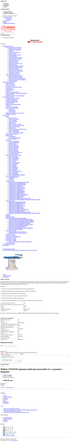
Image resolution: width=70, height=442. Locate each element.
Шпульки (8, 215)
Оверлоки (11, 51)
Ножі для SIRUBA (13, 169)
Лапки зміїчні (12, 122)
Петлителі (8, 140)
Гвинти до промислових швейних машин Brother (20, 241)
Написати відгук (10, 387)
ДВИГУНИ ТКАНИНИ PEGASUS (17, 205)
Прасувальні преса (10, 89)
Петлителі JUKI (12, 143)
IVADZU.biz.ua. (14, 440)
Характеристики (7, 275)
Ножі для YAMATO (13, 172)
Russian (10, 11)
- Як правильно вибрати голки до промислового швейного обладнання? (20, 409)
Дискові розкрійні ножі (11, 99)
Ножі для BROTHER (14, 157)
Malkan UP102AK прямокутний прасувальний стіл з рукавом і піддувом (20, 250)
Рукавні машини (12, 56)
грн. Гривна (6, 5)
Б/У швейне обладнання (8, 244)
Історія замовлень (7, 418)
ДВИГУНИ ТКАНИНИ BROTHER (17, 202)
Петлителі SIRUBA (13, 150)
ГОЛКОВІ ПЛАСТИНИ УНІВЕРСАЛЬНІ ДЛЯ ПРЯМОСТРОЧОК (24, 199)
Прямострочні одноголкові (15, 48)
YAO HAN (11, 179)
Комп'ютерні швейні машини (15, 77)
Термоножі (8, 105)
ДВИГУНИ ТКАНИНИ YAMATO (17, 210)
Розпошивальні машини (14, 52)
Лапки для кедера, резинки (15, 124)
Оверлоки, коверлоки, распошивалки (17, 79)
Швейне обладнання (8, 46)
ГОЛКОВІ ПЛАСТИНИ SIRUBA (16, 192)
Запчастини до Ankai (11, 238)
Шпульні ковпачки (10, 216)
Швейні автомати (13, 64)
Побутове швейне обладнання (13, 74)
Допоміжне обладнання (14, 73)
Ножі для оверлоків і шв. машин (13, 155)
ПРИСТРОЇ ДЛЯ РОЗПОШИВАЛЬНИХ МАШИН (21, 224)
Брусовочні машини (13, 62)
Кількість (3, 383)
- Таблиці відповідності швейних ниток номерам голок (16, 412)
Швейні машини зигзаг (14, 59)
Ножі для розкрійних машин (12, 176)
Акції (4, 400)
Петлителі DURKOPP (14, 142)
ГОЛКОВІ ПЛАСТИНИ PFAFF (16, 189)
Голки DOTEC (12, 136)
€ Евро (5, 6)
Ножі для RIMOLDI (13, 167)
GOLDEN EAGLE (13, 177)
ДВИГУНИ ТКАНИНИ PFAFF (16, 207)
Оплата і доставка (7, 397)
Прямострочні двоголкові (15, 49)
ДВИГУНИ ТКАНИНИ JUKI (16, 204)
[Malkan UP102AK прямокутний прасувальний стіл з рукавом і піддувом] (13, 272)
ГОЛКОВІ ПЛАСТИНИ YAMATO (17, 195)
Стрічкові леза (12, 111)
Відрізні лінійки (9, 103)
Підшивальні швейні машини (15, 67)
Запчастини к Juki (10, 242)
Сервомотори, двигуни (14, 72)
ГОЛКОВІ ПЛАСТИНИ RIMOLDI (17, 191)
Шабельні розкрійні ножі (12, 100)
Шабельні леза (12, 110)
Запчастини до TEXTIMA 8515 (13, 236)
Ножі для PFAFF (12, 165)
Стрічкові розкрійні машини (12, 98)
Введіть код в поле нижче (8, 356)
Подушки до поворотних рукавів (13, 87)
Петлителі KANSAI (13, 145)
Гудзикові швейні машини (15, 54)
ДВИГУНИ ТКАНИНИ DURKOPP (17, 203)
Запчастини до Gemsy (11, 235)
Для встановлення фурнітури (15, 69)
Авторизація (9, 19)
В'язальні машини (13, 80)
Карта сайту (6, 403)
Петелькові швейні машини (15, 57)
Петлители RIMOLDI (14, 147)
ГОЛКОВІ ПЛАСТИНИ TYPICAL (17, 193)
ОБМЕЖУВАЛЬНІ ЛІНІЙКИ (15, 229)
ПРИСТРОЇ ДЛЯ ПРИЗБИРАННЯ (17, 226)
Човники (8, 214)
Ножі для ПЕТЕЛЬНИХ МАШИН (17, 174)
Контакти (5, 399)
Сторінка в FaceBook (10, 435)
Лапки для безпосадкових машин (16, 125)
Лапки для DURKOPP (14, 131)
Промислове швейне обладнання (13, 47)
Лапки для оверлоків (13, 130)
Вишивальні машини (14, 68)
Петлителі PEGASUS (14, 146)
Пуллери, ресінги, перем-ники (16, 70)
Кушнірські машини (13, 61)
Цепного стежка (12, 53)
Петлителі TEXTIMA (14, 151)
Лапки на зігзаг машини (14, 126)
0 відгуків (3, 387)
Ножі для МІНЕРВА (13, 173)
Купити (2, 384)
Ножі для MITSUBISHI (14, 162)
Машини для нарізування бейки (13, 104)
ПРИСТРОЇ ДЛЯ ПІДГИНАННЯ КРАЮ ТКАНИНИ (21, 221)
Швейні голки (9, 135)
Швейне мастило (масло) (12, 134)
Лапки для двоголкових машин (16, 132)
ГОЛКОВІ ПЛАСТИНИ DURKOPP (17, 184)
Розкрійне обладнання (8, 96)
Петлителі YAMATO (13, 153)
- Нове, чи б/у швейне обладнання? (11, 408)
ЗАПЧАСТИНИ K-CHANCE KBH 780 (18, 233)
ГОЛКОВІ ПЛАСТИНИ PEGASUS (17, 188)
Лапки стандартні (13, 118)
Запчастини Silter (10, 94)
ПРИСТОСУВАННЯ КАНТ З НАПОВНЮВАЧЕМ (21, 228)
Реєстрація (8, 18)
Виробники (6, 245)
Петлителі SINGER (13, 148)
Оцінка (2, 354)
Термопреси (9, 90)
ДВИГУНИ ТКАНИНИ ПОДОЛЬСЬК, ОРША (20, 212)
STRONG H (11, 178)
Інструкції (5, 398)
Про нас (5, 395)
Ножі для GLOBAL (13, 160)
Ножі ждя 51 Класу (13, 156)
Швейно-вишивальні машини (16, 75)
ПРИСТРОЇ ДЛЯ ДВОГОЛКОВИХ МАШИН (19, 223)
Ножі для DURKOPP (14, 158)
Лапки (7, 116)
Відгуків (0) (6, 277)
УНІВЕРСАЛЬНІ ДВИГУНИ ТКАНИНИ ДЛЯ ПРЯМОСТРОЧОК (24, 213)
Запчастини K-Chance (11, 230)
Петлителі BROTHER (14, 141)
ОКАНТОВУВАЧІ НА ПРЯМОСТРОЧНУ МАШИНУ (21, 220)
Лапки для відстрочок (14, 119)
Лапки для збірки (13, 121)
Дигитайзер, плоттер (11, 114)
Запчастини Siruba (10, 234)
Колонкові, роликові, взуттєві (15, 63)
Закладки (5, 420)
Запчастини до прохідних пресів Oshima (15, 95)
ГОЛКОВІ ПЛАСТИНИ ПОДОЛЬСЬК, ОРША (20, 198)
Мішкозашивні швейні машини (16, 66)
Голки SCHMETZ (13, 139)
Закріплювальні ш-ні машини (15, 58)
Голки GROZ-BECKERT (14, 137)
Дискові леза (12, 109)
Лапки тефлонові (13, 120)
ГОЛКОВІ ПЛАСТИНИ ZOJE (16, 197)
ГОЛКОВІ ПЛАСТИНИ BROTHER (17, 183)
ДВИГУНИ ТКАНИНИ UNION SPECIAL (19, 209)
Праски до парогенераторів (12, 92)
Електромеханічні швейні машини (17, 78)
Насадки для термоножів (12, 106)
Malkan (10, 375)
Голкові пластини (10, 181)
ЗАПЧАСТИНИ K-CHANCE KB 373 (17, 231)
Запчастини (6, 115)
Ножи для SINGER (13, 168)
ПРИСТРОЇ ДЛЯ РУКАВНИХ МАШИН (18, 225)
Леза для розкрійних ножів (12, 108)
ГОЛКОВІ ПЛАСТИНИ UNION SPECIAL (19, 194)
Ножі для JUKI (12, 161)
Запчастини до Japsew (11, 239)
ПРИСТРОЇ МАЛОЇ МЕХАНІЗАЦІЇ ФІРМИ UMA (21, 219)
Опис (4, 274)
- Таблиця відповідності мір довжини (12, 411)
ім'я (1, 345)
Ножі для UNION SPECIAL (15, 171)
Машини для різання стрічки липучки (15, 113)
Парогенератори (10, 83)
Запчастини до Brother (11, 240)
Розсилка (5, 421)
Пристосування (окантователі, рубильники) (16, 218)
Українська (11, 13)
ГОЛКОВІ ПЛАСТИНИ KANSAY (17, 187)
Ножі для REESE (13, 166)
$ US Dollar (6, 3)
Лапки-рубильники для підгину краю (17, 129)
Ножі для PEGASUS (13, 163)
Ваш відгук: (3, 351)
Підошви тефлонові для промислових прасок (16, 93)
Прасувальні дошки (10, 84)
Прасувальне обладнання (9, 82)
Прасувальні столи (10, 85)
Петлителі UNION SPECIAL (15, 152)
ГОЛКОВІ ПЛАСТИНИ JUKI (16, 186)
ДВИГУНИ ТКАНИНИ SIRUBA (16, 208)
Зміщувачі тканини (10, 200)
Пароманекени (9, 88)
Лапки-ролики (12, 127)
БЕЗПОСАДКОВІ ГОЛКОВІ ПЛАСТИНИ (19, 182)
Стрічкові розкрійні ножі (12, 101)
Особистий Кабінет (7, 417)
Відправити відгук (4, 364)
